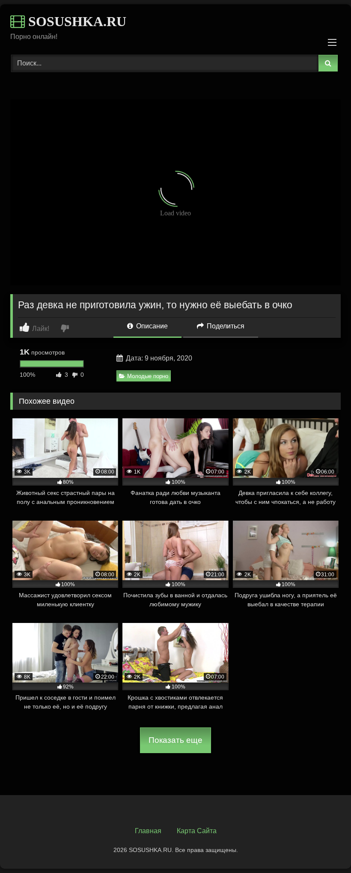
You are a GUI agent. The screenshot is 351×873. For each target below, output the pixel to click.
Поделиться (224, 326)
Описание (151, 326)
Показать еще (175, 740)
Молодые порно (147, 376)
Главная (148, 830)
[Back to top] (324, 847)
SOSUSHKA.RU (75, 21)
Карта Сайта (197, 830)
